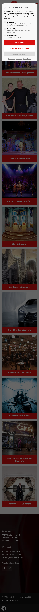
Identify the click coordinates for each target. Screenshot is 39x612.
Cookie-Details (27, 59)
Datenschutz (11, 59)
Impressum (19, 59)
